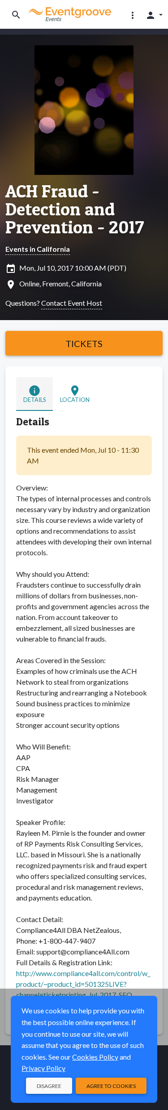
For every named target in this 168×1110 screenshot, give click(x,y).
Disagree (49, 1086)
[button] (132, 14)
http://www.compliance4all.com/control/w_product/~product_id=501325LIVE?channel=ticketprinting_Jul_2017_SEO (83, 984)
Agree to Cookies (111, 1086)
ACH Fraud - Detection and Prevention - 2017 (74, 209)
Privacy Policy (43, 1068)
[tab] (34, 394)
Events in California (37, 249)
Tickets (84, 343)
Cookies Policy (95, 1056)
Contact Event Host (71, 303)
